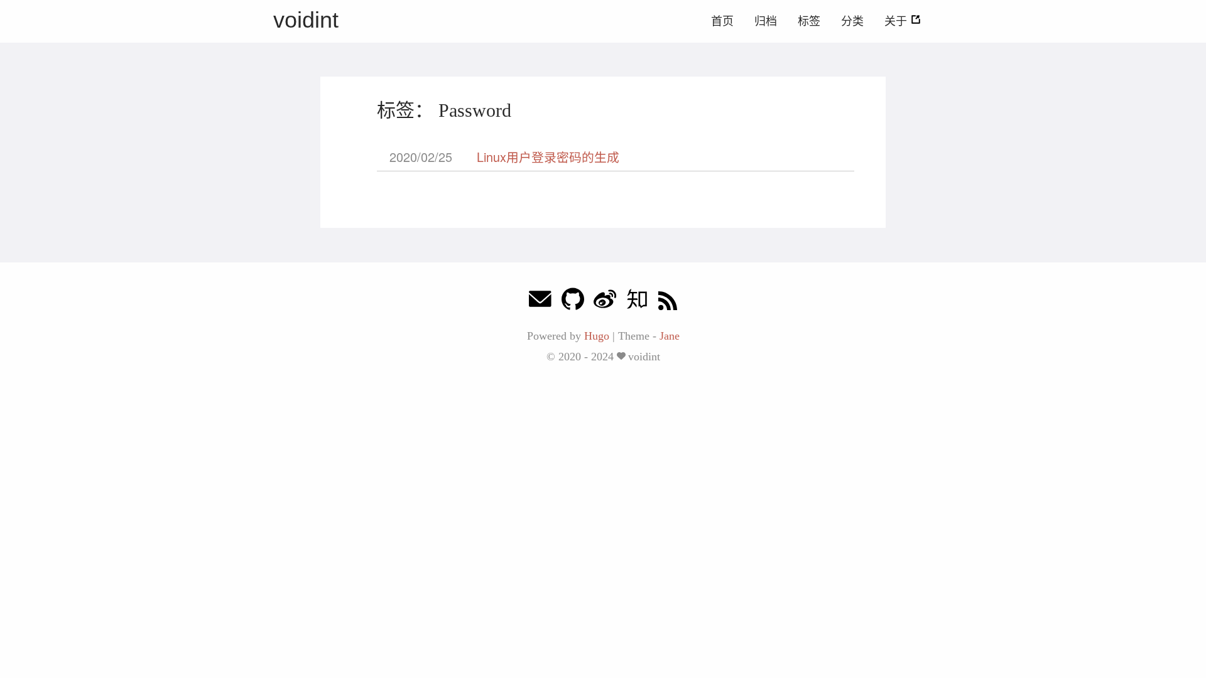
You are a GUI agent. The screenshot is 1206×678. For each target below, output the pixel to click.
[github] (573, 302)
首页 (722, 21)
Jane (670, 336)
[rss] (667, 302)
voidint (306, 20)
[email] (540, 302)
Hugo (596, 336)
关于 (897, 21)
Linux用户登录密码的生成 (548, 157)
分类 (852, 21)
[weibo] (605, 302)
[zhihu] (637, 302)
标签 (809, 21)
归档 (765, 21)
